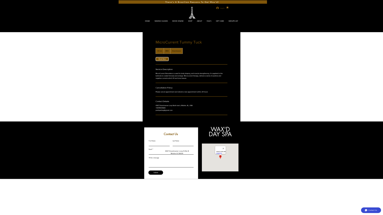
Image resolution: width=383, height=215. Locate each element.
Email (150, 149)
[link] (162, 59)
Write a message (154, 157)
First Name (152, 141)
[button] (227, 7)
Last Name (176, 141)
